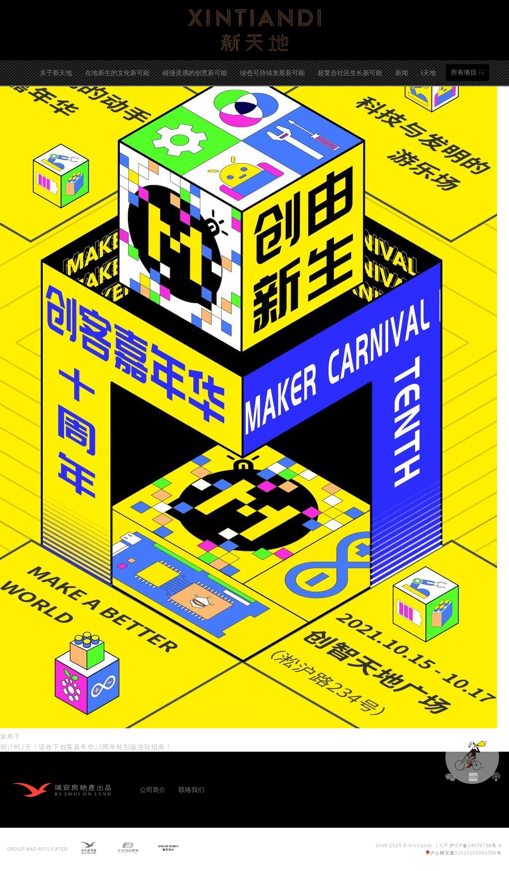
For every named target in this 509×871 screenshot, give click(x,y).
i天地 (428, 72)
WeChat (450, 782)
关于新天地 (56, 72)
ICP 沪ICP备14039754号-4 (470, 845)
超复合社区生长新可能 (350, 72)
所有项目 (464, 72)
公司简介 (153, 789)
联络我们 (191, 789)
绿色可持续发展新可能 (272, 72)
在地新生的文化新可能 (117, 72)
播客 (496, 777)
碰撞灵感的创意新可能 (195, 72)
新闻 (401, 72)
